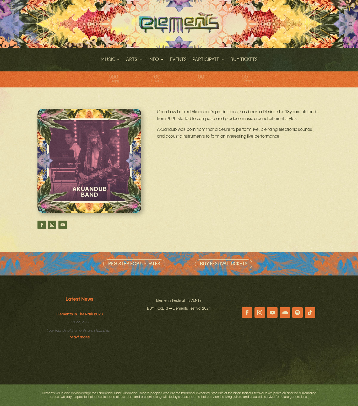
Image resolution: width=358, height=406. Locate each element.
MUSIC (108, 59)
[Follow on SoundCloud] (285, 312)
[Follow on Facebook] (41, 225)
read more (79, 337)
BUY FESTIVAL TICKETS (223, 263)
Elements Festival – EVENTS (179, 301)
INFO (153, 59)
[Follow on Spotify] (297, 312)
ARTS (131, 59)
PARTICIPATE (205, 59)
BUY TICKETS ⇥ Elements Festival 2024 (179, 308)
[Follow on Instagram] (52, 225)
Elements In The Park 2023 (79, 314)
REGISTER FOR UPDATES (134, 263)
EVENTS (178, 59)
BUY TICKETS (244, 59)
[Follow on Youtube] (62, 225)
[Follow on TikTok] (310, 312)
